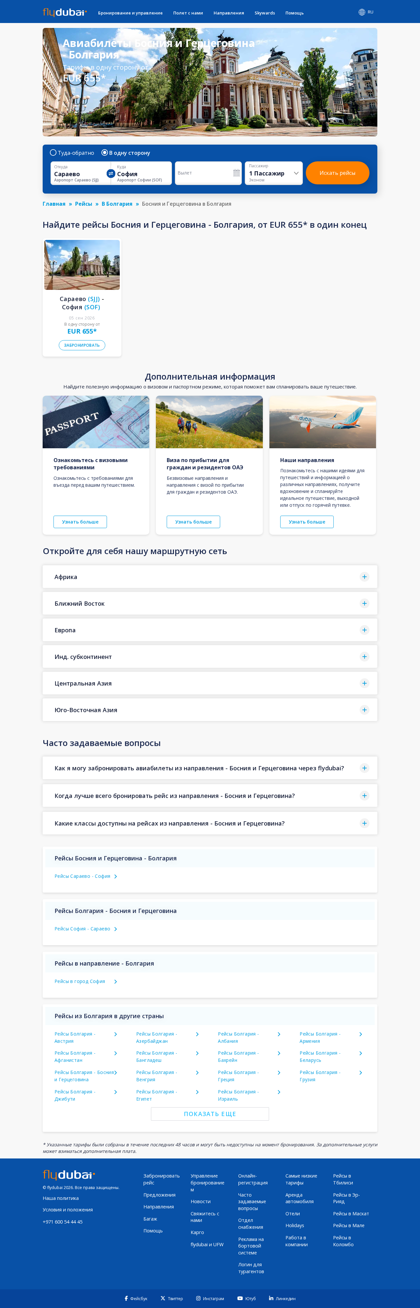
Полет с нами (188, 13)
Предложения (159, 1195)
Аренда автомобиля (299, 1198)
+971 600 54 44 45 (62, 1222)
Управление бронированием (207, 1182)
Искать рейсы (337, 172)
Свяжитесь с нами (205, 1217)
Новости (201, 1201)
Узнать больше (80, 522)
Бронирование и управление (130, 13)
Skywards (265, 13)
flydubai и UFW (207, 1244)
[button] (210, 576)
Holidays (294, 1225)
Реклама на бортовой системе (251, 1246)
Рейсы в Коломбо (343, 1241)
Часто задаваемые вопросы (252, 1201)
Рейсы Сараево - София (82, 876)
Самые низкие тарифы (301, 1179)
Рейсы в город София (79, 981)
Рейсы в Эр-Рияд (346, 1198)
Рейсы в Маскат (351, 1213)
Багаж (150, 1219)
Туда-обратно (76, 152)
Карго (197, 1232)
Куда (121, 167)
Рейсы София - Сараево (82, 928)
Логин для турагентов (251, 1267)
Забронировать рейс (161, 1179)
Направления (229, 13)
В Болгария (117, 203)
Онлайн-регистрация (253, 1179)
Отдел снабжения (250, 1223)
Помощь (294, 13)
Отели (292, 1213)
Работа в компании (296, 1241)
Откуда (61, 167)
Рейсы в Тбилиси (343, 1179)
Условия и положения (68, 1209)
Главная (54, 203)
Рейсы (83, 203)
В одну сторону (129, 152)
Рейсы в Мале (349, 1225)
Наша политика (61, 1198)
